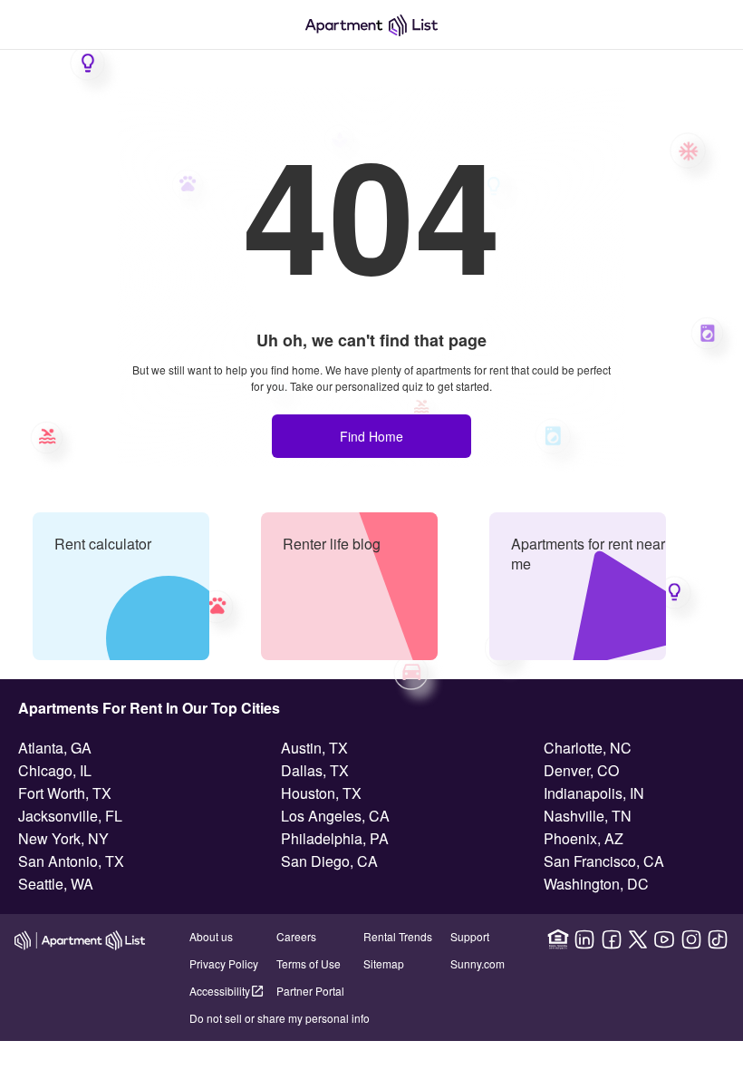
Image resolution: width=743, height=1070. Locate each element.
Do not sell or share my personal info (279, 1018)
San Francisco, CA (604, 861)
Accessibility (219, 990)
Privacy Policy (223, 963)
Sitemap (383, 963)
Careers (296, 936)
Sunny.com (477, 963)
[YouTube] (664, 939)
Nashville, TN (588, 815)
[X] (638, 939)
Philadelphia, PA (335, 838)
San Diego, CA (329, 861)
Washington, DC (596, 883)
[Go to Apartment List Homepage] (371, 25)
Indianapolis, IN (594, 793)
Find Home (371, 436)
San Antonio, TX (71, 861)
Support (469, 936)
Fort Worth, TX (64, 793)
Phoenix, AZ (583, 838)
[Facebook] (611, 939)
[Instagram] (691, 939)
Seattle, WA (55, 883)
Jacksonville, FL (70, 815)
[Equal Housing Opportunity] (558, 939)
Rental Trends (397, 936)
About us (211, 936)
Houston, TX (321, 793)
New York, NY (63, 838)
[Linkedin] (584, 939)
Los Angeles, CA (335, 815)
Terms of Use (308, 963)
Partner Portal (310, 990)
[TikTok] (718, 939)
